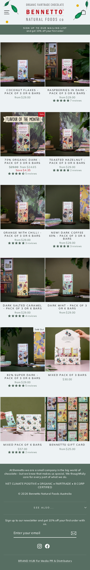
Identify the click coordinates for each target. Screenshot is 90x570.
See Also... (44, 507)
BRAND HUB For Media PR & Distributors (45, 560)
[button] (61, 100)
